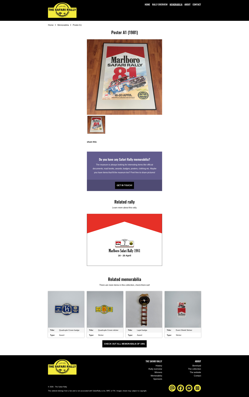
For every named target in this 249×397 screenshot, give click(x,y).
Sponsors (157, 379)
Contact (197, 4)
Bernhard (196, 366)
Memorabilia (176, 4)
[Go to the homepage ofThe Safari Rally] (62, 10)
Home (147, 4)
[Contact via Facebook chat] (189, 388)
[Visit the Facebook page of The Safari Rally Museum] (180, 388)
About (187, 4)
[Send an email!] (172, 388)
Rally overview (160, 4)
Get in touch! (124, 185)
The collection (194, 369)
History (159, 366)
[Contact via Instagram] (197, 388)
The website (195, 372)
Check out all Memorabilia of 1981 (124, 344)
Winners (158, 372)
